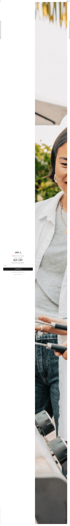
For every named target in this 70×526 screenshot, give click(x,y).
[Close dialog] (67, 1)
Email (5, 265)
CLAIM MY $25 (18, 269)
